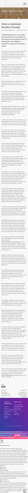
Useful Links (17, 402)
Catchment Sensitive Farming (11, 160)
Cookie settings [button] (23, 435)
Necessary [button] (2, 467)
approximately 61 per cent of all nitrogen (12, 108)
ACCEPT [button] (17, 435)
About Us (6, 406)
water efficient (5, 373)
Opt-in (15, 411)
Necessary (4, 469)
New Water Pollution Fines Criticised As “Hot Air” (6, 394)
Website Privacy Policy (19, 406)
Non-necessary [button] (4, 480)
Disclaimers (16, 413)
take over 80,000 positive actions (10, 241)
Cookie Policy (17, 414)
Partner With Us (7, 414)
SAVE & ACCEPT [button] (4, 492)
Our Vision (6, 408)
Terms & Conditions (18, 404)
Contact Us (6, 416)
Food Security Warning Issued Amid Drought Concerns (22, 394)
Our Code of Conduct (8, 409)
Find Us (5, 418)
